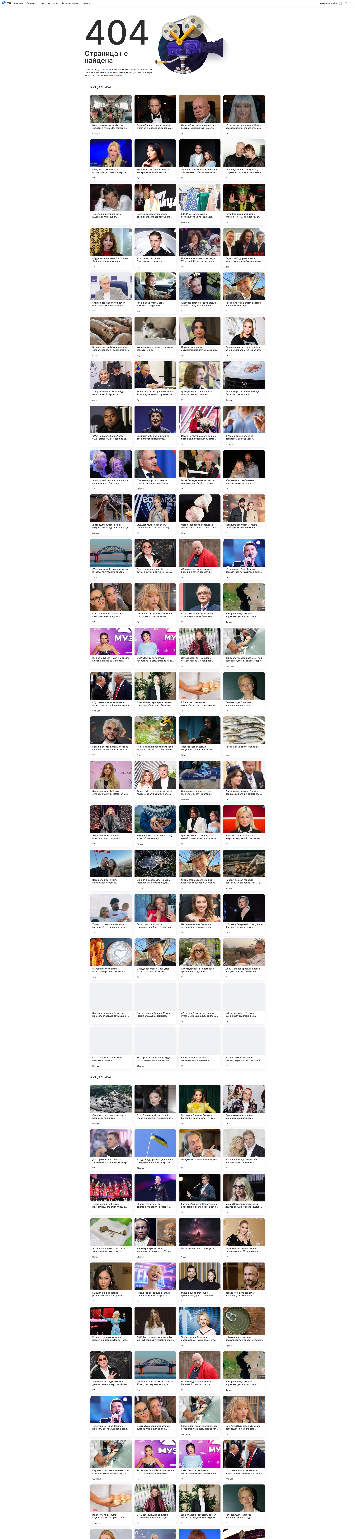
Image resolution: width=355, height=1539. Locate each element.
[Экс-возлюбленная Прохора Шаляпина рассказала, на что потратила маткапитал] (199, 1283)
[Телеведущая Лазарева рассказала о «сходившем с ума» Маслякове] (199, 1505)
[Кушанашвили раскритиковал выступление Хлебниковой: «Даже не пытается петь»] (155, 160)
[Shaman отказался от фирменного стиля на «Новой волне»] (155, 1372)
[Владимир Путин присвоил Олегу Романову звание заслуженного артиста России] (155, 382)
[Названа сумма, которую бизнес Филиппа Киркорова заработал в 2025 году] (111, 737)
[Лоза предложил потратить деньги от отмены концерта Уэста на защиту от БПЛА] (244, 1225)
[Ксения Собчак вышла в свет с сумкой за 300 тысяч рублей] (155, 1181)
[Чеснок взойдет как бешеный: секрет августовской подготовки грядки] (199, 515)
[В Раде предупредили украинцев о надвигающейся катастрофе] (155, 1328)
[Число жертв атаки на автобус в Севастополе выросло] (244, 382)
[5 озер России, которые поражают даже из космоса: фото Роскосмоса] (244, 604)
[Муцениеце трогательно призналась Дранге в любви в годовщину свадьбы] (199, 1461)
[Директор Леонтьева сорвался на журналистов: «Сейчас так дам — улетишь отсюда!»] (244, 1181)
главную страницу (114, 75)
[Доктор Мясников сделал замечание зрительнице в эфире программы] (111, 1328)
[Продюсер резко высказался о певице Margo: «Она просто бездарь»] (155, 1461)
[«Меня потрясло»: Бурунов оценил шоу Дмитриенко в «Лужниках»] (244, 1003)
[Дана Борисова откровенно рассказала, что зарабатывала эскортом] (155, 204)
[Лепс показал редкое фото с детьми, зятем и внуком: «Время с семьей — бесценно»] (155, 559)
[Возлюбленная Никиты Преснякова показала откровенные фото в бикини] (111, 870)
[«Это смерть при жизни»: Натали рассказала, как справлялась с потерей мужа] (244, 116)
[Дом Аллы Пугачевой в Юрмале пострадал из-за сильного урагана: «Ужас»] (155, 604)
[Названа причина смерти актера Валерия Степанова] (244, 293)
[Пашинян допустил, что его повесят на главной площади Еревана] (155, 471)
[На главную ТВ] (8, 3)
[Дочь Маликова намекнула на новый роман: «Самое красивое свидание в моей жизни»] (199, 826)
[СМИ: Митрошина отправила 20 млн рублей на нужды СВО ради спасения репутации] (155, 1505)
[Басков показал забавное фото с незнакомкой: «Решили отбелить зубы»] (244, 1092)
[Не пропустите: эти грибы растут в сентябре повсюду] (155, 826)
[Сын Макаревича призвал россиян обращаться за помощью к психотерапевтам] (244, 1283)
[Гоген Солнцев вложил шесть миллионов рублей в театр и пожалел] (199, 471)
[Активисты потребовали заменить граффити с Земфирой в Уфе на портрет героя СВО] (244, 1048)
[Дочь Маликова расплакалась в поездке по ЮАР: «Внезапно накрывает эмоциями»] (244, 959)
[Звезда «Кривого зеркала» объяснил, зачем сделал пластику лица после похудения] (244, 1461)
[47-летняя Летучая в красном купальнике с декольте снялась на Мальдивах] (199, 1003)
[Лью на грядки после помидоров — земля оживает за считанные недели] (155, 737)
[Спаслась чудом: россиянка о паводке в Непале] (111, 1048)
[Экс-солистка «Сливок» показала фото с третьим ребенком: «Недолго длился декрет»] (111, 826)
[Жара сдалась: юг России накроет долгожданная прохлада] (111, 515)
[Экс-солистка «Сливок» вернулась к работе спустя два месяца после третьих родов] (155, 915)
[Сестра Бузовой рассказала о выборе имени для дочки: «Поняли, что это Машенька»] (111, 604)
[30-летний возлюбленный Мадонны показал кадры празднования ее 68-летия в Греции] (244, 471)
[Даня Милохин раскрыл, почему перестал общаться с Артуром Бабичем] (155, 693)
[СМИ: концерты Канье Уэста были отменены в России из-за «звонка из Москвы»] (111, 426)
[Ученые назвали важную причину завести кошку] (155, 337)
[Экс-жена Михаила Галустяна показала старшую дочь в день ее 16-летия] (111, 1003)
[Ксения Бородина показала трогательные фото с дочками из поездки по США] (155, 1137)
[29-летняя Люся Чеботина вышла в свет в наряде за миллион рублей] (111, 648)
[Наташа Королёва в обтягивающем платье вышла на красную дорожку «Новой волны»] (199, 337)
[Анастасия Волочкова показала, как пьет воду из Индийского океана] (199, 293)
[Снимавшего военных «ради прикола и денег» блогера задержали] (199, 781)
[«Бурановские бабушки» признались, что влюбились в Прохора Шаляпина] (111, 1372)
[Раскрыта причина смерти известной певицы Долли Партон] (111, 1505)
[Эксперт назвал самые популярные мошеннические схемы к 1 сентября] (199, 737)
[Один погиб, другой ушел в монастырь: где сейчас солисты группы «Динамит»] (244, 249)
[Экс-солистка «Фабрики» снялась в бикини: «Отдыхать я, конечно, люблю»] (111, 781)
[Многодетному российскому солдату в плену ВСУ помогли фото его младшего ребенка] (111, 116)
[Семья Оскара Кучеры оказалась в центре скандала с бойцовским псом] (155, 116)
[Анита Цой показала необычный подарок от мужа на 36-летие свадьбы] (155, 781)
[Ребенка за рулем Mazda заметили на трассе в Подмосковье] (155, 293)
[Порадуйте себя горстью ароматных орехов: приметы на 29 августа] (244, 870)
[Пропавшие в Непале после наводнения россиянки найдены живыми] (155, 1092)
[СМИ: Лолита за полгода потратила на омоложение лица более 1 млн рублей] (155, 648)
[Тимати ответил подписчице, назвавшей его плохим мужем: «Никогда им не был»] (111, 915)
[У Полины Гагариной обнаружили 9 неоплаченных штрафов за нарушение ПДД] (244, 915)
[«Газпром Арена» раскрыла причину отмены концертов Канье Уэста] (155, 1225)
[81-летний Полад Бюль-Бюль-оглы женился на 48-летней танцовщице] (199, 604)
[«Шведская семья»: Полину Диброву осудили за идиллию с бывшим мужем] (111, 1137)
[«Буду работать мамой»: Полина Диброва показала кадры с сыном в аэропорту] (111, 249)
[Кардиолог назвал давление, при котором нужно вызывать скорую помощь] (244, 648)
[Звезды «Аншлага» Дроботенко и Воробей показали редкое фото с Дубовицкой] (199, 1372)
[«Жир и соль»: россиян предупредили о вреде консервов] (244, 1505)
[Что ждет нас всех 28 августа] (199, 1416)
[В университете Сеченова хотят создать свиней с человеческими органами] (111, 337)
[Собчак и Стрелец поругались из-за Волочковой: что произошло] (199, 1181)
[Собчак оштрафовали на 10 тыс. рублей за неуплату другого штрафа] (111, 1225)
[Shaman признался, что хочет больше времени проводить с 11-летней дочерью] (111, 293)
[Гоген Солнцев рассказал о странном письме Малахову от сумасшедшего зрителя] (244, 204)
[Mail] (4, 3)
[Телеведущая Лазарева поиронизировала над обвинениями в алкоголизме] (244, 693)
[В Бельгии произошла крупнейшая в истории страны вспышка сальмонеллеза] (199, 693)
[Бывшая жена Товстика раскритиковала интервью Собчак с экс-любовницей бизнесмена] (111, 1461)
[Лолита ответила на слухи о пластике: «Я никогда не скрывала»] (199, 1137)
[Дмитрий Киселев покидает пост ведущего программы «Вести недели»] (199, 116)
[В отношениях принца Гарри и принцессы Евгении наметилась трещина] (244, 781)
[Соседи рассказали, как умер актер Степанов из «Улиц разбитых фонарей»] (155, 959)
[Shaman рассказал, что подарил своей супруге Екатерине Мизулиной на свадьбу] (111, 471)
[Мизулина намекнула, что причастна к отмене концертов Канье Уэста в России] (111, 160)
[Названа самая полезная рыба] (244, 737)
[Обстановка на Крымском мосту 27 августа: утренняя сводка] (111, 559)
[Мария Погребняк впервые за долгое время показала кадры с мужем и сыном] (244, 1372)
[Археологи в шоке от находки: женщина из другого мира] (111, 1416)
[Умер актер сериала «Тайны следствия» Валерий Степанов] (199, 870)
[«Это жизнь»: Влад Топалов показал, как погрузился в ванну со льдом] (244, 559)
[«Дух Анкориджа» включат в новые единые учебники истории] (111, 693)
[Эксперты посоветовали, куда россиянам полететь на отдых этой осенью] (155, 1048)
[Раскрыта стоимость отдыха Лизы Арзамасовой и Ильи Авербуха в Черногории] (244, 515)
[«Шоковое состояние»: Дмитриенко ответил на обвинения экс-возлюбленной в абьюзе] (155, 249)
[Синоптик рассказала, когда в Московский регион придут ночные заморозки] (155, 870)
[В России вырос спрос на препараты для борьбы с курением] (244, 426)
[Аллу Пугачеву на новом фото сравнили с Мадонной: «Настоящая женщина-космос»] (199, 959)
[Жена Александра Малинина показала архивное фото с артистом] (244, 1328)
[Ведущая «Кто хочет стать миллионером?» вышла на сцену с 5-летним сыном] (155, 515)
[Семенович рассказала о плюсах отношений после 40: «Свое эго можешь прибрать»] (244, 337)
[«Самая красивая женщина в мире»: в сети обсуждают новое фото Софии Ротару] (199, 1092)
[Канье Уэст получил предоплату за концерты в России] (199, 1225)
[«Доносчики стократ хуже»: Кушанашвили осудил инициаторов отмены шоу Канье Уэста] (111, 204)
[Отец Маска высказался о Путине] (199, 1328)
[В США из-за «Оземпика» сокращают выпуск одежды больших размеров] (199, 204)
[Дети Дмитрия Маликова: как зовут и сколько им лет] (199, 382)
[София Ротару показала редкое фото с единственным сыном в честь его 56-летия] (199, 426)
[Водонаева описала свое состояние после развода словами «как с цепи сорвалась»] (199, 1048)
